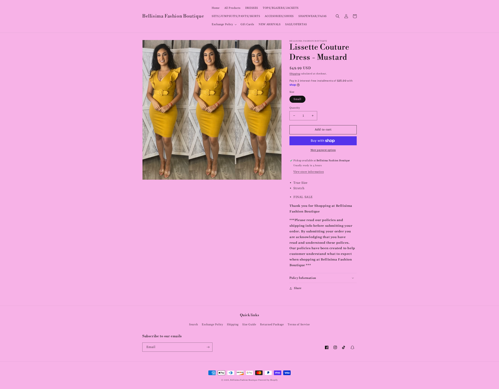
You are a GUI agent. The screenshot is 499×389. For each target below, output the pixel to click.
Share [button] (298, 288)
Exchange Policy (212, 324)
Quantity (294, 107)
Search (193, 324)
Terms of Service (299, 324)
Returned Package (272, 324)
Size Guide (249, 324)
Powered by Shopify (268, 380)
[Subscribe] (208, 347)
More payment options (323, 150)
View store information (308, 172)
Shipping (294, 73)
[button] (223, 24)
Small (297, 99)
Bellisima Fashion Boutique (243, 380)
